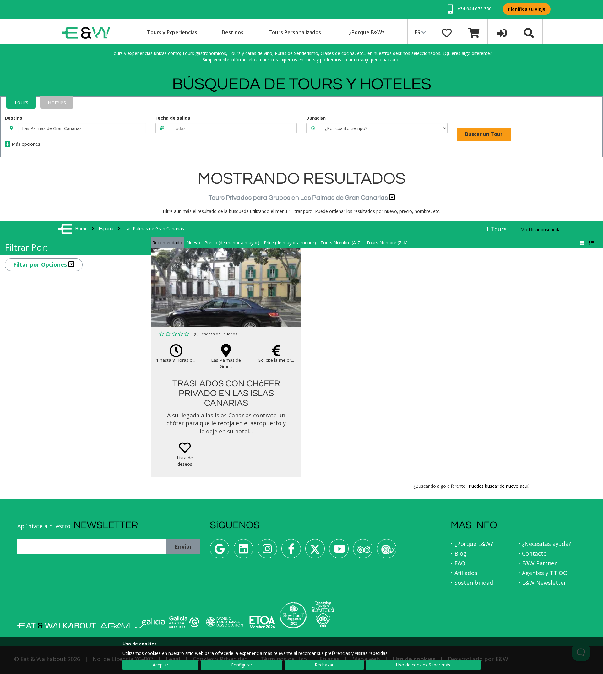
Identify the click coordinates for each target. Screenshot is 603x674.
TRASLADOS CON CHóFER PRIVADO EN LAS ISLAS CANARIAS (226, 393)
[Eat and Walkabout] (56, 625)
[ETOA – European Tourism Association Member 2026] (262, 622)
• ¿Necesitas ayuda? (544, 543)
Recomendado (167, 243)
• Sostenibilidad (472, 582)
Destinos (232, 32)
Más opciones (25, 144)
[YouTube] (339, 551)
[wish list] (446, 32)
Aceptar (160, 665)
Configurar (241, 665)
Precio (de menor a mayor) (231, 243)
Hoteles (57, 102)
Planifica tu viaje (527, 9)
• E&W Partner (537, 563)
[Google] (219, 551)
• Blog (459, 553)
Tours (21, 102)
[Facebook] (291, 551)
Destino (13, 118)
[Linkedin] (243, 551)
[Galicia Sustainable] (184, 621)
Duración (316, 118)
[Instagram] (267, 551)
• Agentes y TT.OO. (543, 573)
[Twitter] (315, 551)
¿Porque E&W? (366, 32)
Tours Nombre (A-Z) (341, 243)
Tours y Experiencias (172, 32)
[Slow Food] (386, 551)
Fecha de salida (172, 118)
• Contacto (532, 553)
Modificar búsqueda (540, 229)
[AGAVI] (115, 625)
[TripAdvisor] (362, 551)
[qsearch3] (529, 32)
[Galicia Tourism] (150, 623)
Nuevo (193, 243)
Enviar (183, 546)
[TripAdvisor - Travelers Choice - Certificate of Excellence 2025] (323, 614)
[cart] (474, 32)
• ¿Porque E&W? (472, 543)
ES (418, 32)
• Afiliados (464, 573)
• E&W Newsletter (542, 582)
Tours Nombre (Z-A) (387, 243)
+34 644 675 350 (474, 9)
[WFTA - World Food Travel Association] (224, 621)
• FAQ (458, 563)
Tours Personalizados (295, 32)
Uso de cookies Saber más (423, 665)
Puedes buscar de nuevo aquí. (499, 486)
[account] (501, 32)
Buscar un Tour (484, 134)
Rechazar (324, 665)
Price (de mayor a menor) (290, 243)
